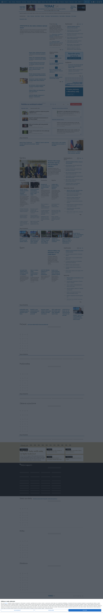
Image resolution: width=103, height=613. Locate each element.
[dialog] (51, 606)
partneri (6, 603)
